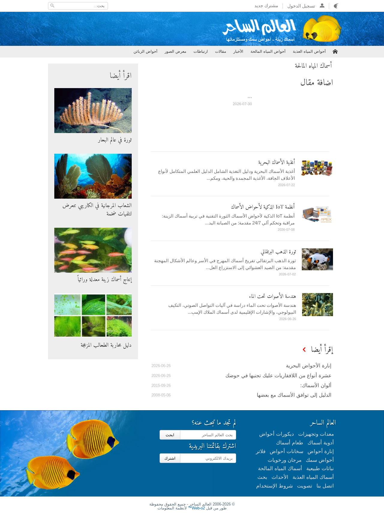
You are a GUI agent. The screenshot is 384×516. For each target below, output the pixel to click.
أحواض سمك (320, 460)
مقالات (220, 51)
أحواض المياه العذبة (309, 51)
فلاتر (261, 451)
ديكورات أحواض (276, 434)
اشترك (170, 458)
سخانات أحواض (286, 451)
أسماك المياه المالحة (280, 468)
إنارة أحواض (321, 451)
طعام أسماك (289, 443)
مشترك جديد (266, 5)
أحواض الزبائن (146, 51)
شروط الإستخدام (274, 486)
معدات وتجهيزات (316, 434)
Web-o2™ (196, 508)
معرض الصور (175, 51)
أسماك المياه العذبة (313, 477)
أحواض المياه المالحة (268, 51)
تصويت (304, 486)
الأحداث (280, 477)
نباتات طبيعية (320, 468)
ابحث (170, 435)
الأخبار (238, 51)
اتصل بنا (325, 486)
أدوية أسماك (321, 443)
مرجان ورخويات (285, 460)
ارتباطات (201, 51)
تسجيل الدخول (303, 5)
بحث (262, 477)
